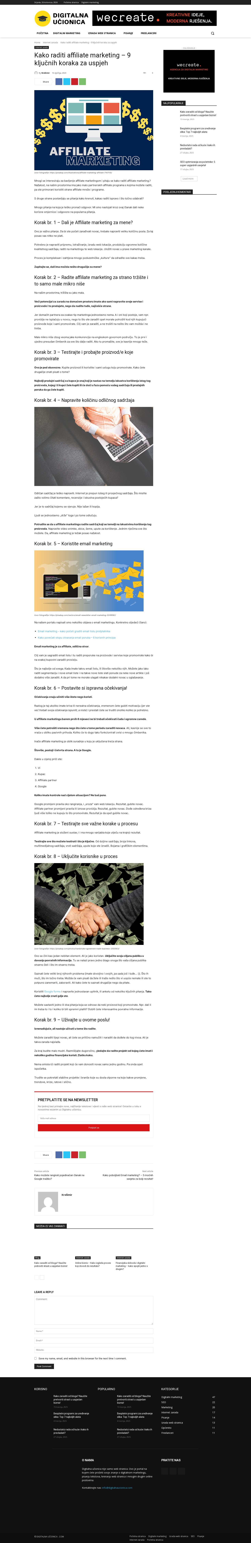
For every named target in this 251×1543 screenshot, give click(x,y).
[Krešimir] (36, 73)
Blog (37, 1258)
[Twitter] (66, 81)
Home (37, 42)
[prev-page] (36, 1277)
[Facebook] (205, 2)
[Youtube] (215, 2)
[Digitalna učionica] (61, 19)
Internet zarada (50, 42)
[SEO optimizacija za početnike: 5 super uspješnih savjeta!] (169, 166)
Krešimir (45, 73)
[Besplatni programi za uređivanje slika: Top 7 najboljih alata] (169, 133)
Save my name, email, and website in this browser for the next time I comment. (83, 1358)
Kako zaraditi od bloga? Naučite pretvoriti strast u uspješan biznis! (70, 1399)
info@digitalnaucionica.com (117, 1487)
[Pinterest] (74, 81)
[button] (212, 33)
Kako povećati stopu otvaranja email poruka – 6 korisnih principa (76, 637)
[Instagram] (210, 2)
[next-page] (42, 1277)
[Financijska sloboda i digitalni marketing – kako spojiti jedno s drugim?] (134, 1246)
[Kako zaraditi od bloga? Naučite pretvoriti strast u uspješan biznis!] (53, 1246)
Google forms (52, 991)
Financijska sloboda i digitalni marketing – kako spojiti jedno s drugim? (132, 1266)
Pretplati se (93, 1127)
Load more (188, 178)
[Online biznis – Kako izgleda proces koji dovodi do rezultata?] (94, 1246)
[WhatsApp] (82, 81)
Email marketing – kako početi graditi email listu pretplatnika (74, 631)
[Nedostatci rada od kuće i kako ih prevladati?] (169, 149)
